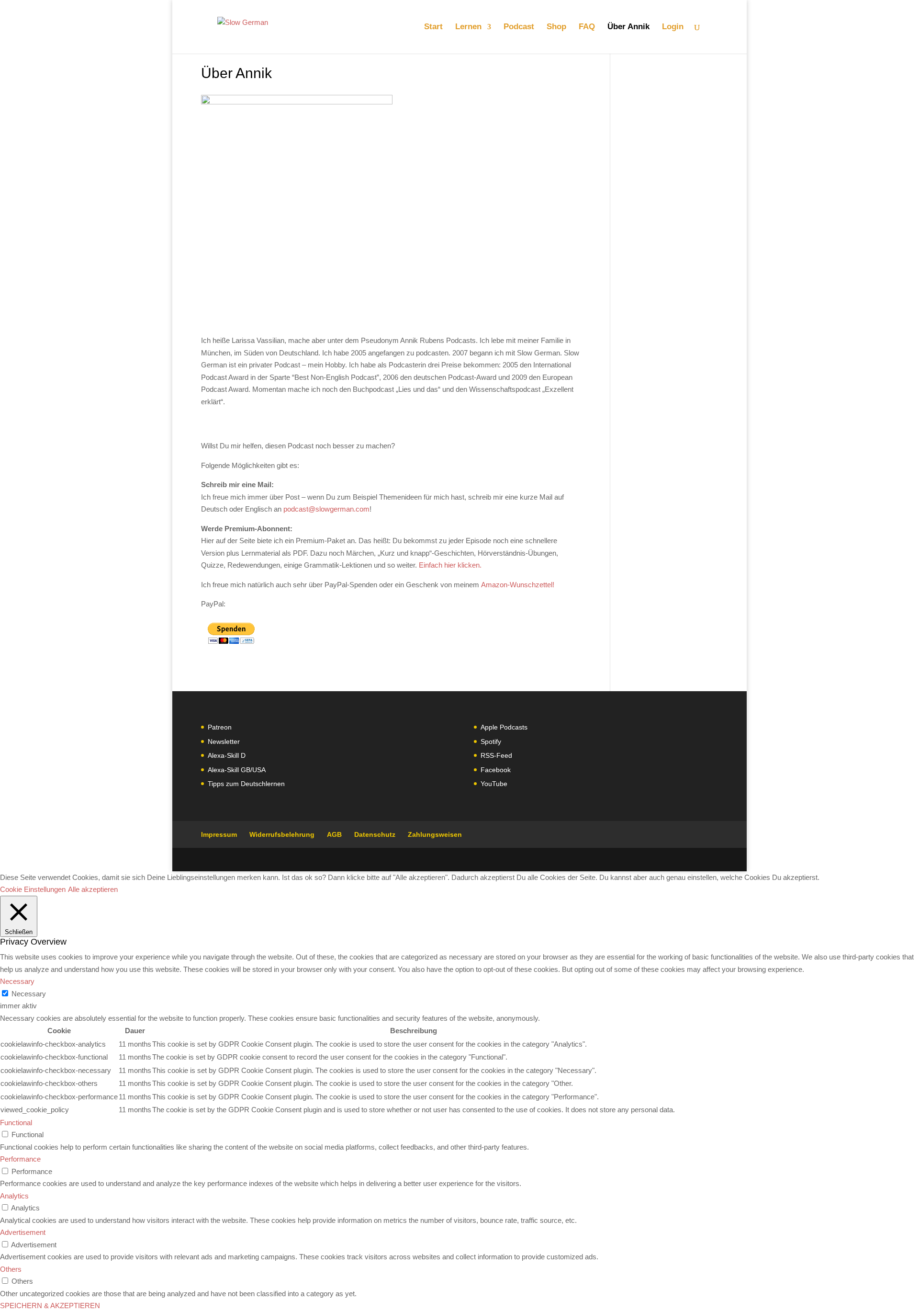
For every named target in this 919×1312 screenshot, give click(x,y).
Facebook (496, 770)
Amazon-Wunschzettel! (516, 585)
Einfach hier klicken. (450, 565)
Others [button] (11, 1269)
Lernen (468, 27)
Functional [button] (16, 1122)
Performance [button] (20, 1159)
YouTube (494, 783)
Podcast (519, 27)
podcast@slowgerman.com (326, 509)
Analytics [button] (14, 1196)
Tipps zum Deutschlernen (246, 783)
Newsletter (224, 741)
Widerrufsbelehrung (281, 834)
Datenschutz (374, 834)
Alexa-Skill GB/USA (237, 770)
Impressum (219, 834)
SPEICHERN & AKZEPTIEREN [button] (50, 1305)
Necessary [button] (17, 981)
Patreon (220, 727)
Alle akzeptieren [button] (93, 889)
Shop (556, 27)
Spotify (491, 741)
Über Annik (628, 27)
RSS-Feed (496, 755)
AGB (334, 834)
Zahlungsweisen (435, 834)
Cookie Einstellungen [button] (33, 889)
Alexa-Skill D (227, 755)
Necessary (28, 994)
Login (673, 27)
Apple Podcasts (504, 727)
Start (433, 27)
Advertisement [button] (22, 1232)
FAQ (587, 27)
